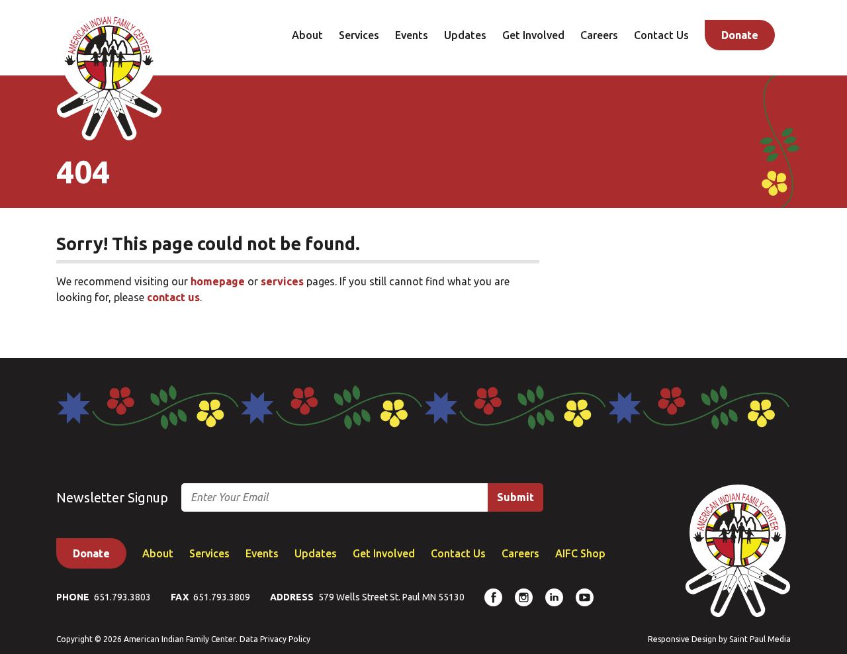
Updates (465, 35)
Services (359, 35)
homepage (218, 281)
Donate (739, 35)
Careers (599, 35)
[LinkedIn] (554, 597)
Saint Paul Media (760, 639)
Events (411, 35)
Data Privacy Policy (275, 639)
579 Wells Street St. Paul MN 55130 (391, 597)
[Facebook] (493, 597)
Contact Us (661, 35)
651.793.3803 (122, 597)
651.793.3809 (221, 597)
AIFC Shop (580, 553)
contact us (173, 297)
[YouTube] (585, 597)
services (282, 281)
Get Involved (533, 35)
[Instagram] (524, 597)
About (307, 35)
